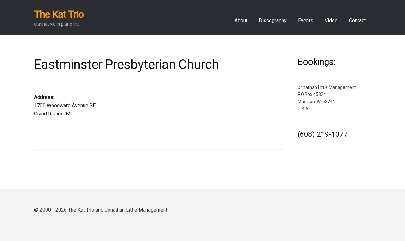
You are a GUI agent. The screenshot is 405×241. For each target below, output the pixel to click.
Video (331, 20)
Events (305, 20)
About (240, 20)
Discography (273, 20)
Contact (357, 20)
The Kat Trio (59, 14)
